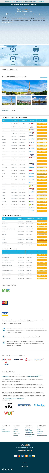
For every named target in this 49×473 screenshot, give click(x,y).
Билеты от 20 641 (41, 126)
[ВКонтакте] (26, 450)
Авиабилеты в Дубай (5, 110)
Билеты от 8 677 (41, 273)
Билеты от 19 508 (41, 154)
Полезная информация (29, 434)
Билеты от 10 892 (41, 192)
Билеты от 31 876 (41, 201)
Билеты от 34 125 (41, 189)
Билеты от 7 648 (41, 236)
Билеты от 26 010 (41, 176)
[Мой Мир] (30, 450)
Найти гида (16, 435)
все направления (43, 77)
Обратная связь (24, 466)
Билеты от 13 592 (41, 151)
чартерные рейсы (5, 376)
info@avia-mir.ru (24, 464)
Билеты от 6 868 (41, 229)
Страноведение (19, 1)
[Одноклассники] (28, 450)
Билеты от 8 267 (41, 195)
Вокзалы (39, 429)
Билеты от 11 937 (41, 136)
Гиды (14, 1)
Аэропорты (35, 1)
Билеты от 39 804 (41, 207)
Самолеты (36, 64)
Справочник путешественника (28, 430)
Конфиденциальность (6, 431)
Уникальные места (29, 432)
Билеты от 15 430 (41, 204)
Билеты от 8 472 (41, 244)
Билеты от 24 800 (41, 161)
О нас (3, 427)
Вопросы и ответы (28, 427)
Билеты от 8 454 (41, 267)
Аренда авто (16, 431)
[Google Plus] (31, 450)
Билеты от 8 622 (41, 270)
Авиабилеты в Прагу (20, 109)
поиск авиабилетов (20, 3)
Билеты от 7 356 (41, 234)
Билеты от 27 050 (41, 148)
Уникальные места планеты (13, 54)
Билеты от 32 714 (41, 164)
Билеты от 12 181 (41, 167)
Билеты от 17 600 (41, 210)
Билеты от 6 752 (41, 223)
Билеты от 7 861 (41, 262)
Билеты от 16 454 (41, 182)
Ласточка (10, 398)
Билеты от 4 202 (41, 221)
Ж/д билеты (16, 429)
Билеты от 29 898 (41, 142)
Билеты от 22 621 (41, 145)
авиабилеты (22, 18)
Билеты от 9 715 (41, 278)
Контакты (3, 429)
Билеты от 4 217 (41, 254)
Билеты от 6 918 (41, 257)
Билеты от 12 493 (41, 139)
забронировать (7, 22)
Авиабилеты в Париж (5, 109)
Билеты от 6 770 (41, 226)
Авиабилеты (16, 427)
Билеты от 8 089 (41, 239)
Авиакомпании (41, 1)
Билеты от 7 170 (41, 173)
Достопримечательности (27, 1)
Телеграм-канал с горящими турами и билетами (23, 4)
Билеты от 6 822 (41, 170)
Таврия (14, 398)
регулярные (39, 374)
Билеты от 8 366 (41, 242)
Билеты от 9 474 (41, 275)
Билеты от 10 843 (41, 179)
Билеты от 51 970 (41, 198)
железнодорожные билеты (33, 376)
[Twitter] (27, 450)
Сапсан (6, 398)
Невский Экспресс (20, 398)
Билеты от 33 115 (41, 157)
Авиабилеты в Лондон (36, 109)
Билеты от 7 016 (41, 231)
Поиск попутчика (8, 1)
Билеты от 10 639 (41, 123)
